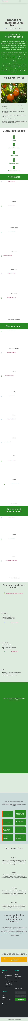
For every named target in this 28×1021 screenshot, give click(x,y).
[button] (20, 1)
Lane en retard (14, 227)
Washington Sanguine (14, 319)
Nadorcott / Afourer (14, 348)
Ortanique (14, 392)
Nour (14, 455)
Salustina (14, 251)
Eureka (14, 534)
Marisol (14, 437)
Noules (14, 479)
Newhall (14, 201)
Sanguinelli (14, 293)
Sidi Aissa (14, 503)
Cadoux (14, 371)
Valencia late (14, 269)
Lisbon (14, 556)
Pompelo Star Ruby (14, 578)
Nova (14, 415)
